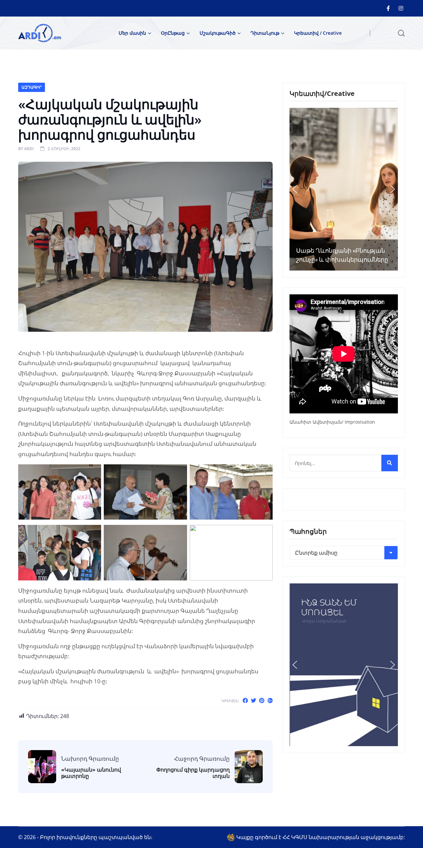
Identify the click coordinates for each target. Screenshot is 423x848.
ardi (29, 148)
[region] (343, 189)
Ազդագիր (31, 87)
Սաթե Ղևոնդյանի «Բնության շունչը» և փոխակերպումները (342, 255)
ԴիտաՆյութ (264, 33)
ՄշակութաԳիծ (218, 33)
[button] (294, 189)
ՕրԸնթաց (173, 33)
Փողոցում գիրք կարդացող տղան (193, 773)
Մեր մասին (132, 33)
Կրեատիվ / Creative (318, 33)
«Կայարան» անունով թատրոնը (91, 773)
